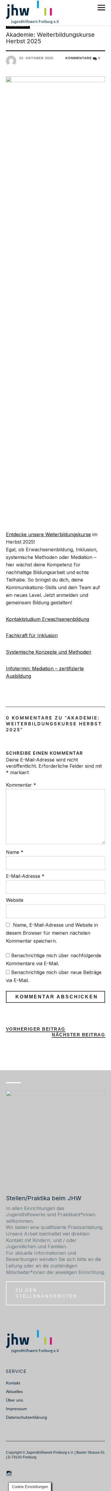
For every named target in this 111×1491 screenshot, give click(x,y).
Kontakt (13, 1383)
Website (14, 900)
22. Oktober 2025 (36, 58)
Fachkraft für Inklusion (32, 635)
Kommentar (21, 785)
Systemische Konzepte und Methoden (48, 652)
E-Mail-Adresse (25, 876)
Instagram (9, 1472)
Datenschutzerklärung (26, 1417)
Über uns (14, 1400)
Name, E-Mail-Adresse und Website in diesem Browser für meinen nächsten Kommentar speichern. (52, 933)
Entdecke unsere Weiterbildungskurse (48, 534)
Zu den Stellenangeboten (46, 1293)
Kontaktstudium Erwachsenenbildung (47, 619)
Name (14, 852)
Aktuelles (14, 1391)
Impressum (16, 1408)
